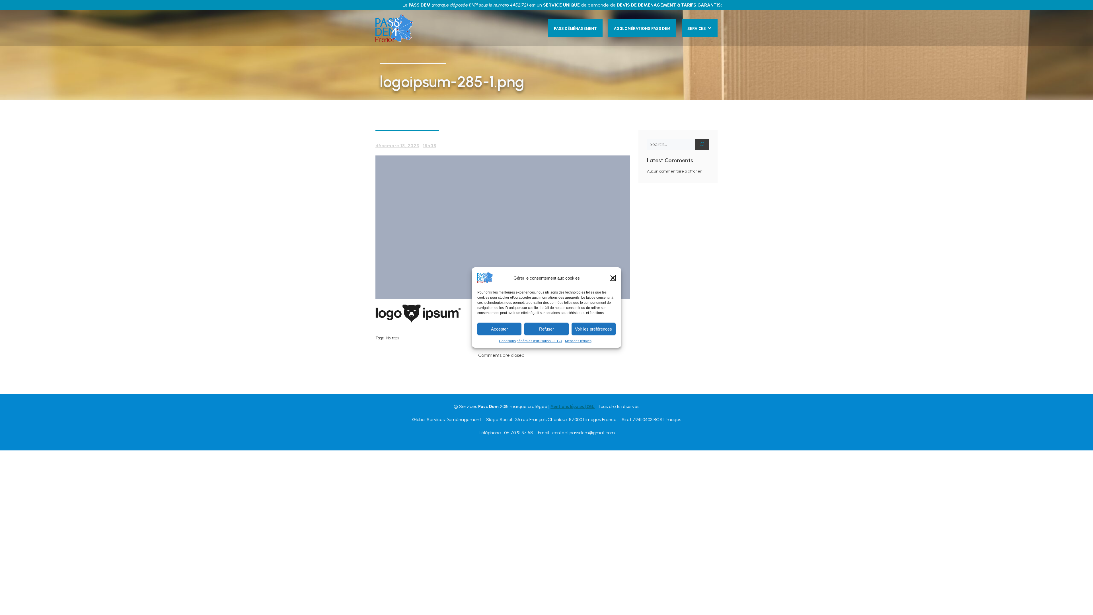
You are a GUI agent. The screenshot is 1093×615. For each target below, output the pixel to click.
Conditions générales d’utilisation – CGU (530, 341)
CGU (591, 406)
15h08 (429, 146)
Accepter (499, 329)
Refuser (546, 329)
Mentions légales (578, 341)
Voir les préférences (593, 329)
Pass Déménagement (575, 28)
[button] (613, 278)
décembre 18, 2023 (397, 146)
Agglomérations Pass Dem (642, 28)
